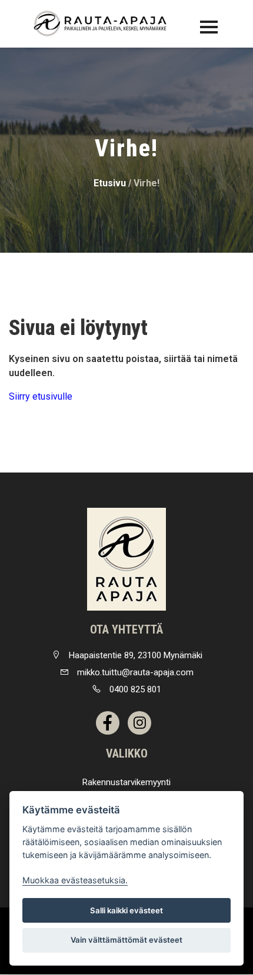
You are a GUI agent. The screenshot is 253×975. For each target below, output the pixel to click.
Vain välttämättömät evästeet (126, 939)
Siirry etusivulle (40, 396)
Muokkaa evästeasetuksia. (75, 880)
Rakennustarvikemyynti (126, 782)
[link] (126, 559)
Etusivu (110, 183)
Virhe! (146, 183)
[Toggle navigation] (209, 27)
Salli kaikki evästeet (126, 910)
